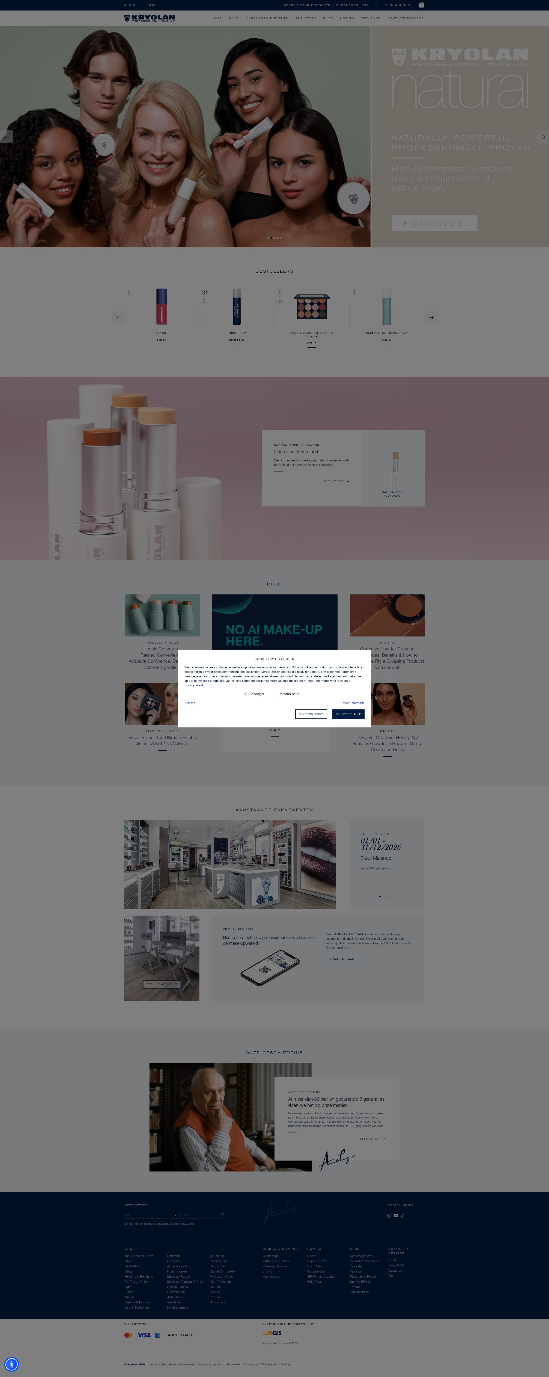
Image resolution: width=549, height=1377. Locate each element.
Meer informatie (354, 702)
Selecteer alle (348, 714)
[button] (11, 1364)
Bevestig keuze (311, 714)
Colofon (189, 702)
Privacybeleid (193, 685)
